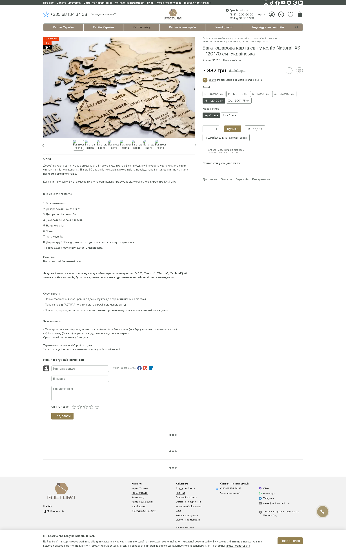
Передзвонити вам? (103, 14)
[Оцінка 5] (98, 407)
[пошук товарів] (297, 27)
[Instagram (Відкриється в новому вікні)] (266, 3)
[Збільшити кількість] (216, 129)
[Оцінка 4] (92, 407)
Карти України (63, 27)
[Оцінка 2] (80, 407)
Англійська (229, 115)
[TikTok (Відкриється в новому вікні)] (272, 3)
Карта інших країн (182, 27)
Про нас (48, 2)
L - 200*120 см (214, 94)
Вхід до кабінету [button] (185, 488)
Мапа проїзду (270, 515)
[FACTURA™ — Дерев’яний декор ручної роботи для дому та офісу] (61, 490)
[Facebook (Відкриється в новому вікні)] (277, 3)
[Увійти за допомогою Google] (145, 368)
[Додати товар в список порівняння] (289, 70)
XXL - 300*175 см (239, 100)
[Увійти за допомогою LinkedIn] (151, 368)
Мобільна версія (55, 511)
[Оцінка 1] (74, 407)
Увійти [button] (212, 79)
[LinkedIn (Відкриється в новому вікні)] (300, 3)
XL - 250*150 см (284, 94)
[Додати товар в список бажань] (299, 70)
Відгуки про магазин (197, 2)
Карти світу (141, 27)
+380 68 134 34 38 (68, 14)
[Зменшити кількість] (205, 129)
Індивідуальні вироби (268, 27)
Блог (150, 2)
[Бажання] (290, 14)
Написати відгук (232, 60)
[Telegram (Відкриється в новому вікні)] (289, 3)
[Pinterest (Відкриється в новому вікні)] (295, 3)
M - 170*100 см (237, 94)
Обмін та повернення (97, 2)
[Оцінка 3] (86, 407)
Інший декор (224, 27)
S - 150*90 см (260, 94)
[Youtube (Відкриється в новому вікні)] (283, 3)
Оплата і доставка (68, 2)
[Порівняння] (281, 14)
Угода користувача (168, 2)
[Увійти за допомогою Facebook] (139, 368)
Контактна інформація (129, 2)
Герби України (103, 27)
